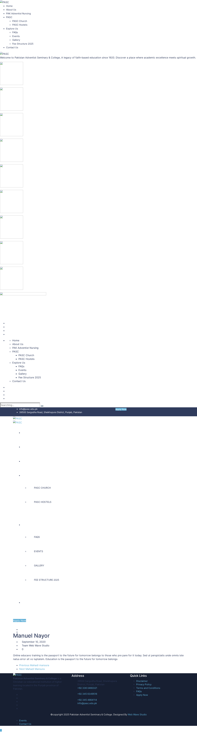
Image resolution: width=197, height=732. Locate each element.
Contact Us (12, 47)
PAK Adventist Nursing (18, 13)
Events (16, 36)
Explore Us (12, 28)
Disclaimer (142, 681)
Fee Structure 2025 (22, 43)
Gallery (16, 39)
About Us (11, 9)
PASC (9, 17)
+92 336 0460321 (87, 688)
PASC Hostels (19, 24)
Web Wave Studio (137, 714)
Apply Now (121, 409)
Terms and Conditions (148, 688)
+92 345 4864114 (87, 699)
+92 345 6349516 (87, 693)
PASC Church (19, 21)
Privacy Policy (143, 684)
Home (9, 5)
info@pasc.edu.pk (28, 409)
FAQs (15, 32)
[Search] (42, 405)
